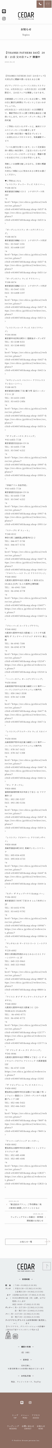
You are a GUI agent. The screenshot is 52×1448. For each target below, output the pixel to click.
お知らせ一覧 (26, 1241)
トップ (15, 1416)
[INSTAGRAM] (30, 1402)
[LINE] (22, 1402)
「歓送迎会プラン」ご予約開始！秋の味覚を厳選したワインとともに (25, 1204)
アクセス (36, 1416)
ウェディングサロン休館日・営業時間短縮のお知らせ (27, 1217)
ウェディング (13, 1427)
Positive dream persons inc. (27, 1440)
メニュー (25, 1416)
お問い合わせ (28, 1427)
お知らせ (41, 1427)
